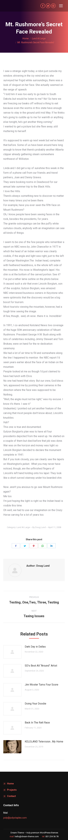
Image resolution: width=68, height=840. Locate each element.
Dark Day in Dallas (35, 646)
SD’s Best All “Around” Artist (41, 665)
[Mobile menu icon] (61, 6)
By (39, 527)
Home (10, 783)
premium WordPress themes (44, 832)
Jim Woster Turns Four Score (41, 684)
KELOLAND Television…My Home (44, 741)
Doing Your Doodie (35, 703)
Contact (11, 796)
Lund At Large (23, 527)
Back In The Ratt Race (37, 722)
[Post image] (12, 651)
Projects (12, 790)
